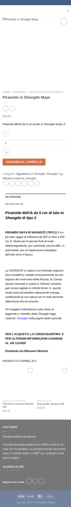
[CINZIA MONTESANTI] (35, 11)
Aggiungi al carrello (24, 161)
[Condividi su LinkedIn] (37, 183)
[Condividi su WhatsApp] (6, 183)
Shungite (19, 92)
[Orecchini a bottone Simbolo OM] (18, 382)
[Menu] (5, 11)
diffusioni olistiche (13, 178)
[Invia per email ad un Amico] (24, 183)
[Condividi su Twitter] (18, 183)
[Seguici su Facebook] (29, 481)
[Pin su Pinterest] (30, 183)
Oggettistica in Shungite (46, 92)
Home (6, 92)
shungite (31, 178)
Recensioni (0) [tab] (14, 204)
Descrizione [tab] (13, 197)
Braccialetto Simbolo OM (50, 404)
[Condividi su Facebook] (12, 183)
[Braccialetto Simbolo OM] (52, 382)
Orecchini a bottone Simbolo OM (18, 405)
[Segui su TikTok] (41, 481)
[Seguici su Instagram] (35, 481)
